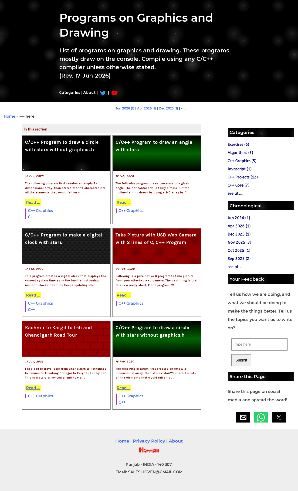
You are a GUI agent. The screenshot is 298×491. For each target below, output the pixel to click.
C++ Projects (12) (243, 177)
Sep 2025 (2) (239, 258)
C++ (31, 217)
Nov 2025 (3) (239, 242)
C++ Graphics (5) (242, 161)
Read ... (33, 202)
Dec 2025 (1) (168, 108)
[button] (243, 417)
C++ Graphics (40, 210)
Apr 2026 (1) (146, 108)
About (89, 92)
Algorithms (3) (240, 152)
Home (9, 116)
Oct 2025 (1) (239, 250)
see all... (235, 193)
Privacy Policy (149, 441)
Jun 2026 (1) (124, 108)
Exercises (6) (238, 144)
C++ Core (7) (238, 185)
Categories (69, 92)
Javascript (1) (239, 169)
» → (183, 108)
